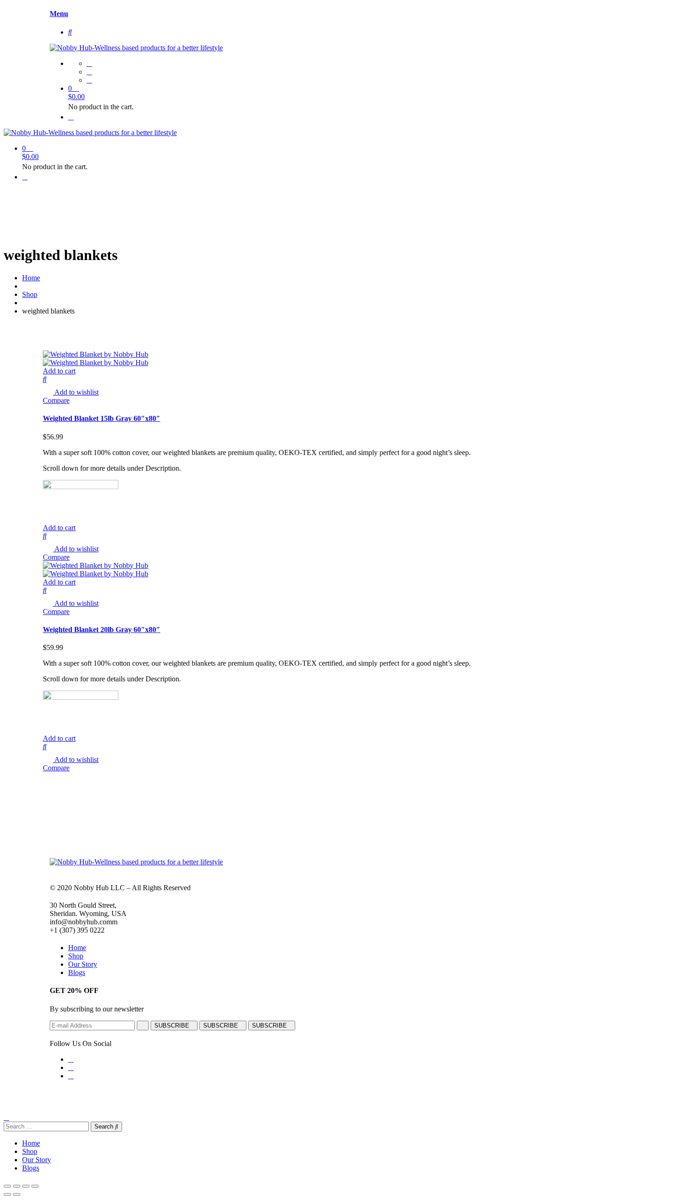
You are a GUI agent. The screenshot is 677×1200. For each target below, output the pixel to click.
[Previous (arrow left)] (7, 1194)
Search (104, 1126)
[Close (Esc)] (7, 1186)
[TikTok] (89, 80)
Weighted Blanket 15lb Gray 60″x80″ (101, 418)
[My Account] (71, 117)
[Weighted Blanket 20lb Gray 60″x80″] (95, 565)
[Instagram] (89, 72)
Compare (56, 400)
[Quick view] (45, 379)
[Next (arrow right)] (16, 1194)
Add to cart (59, 371)
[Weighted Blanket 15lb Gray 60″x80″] (95, 354)
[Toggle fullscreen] (25, 1186)
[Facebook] (89, 63)
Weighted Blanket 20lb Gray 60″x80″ (101, 629)
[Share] (16, 1186)
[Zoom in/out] (35, 1186)
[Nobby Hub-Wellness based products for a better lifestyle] (136, 48)
